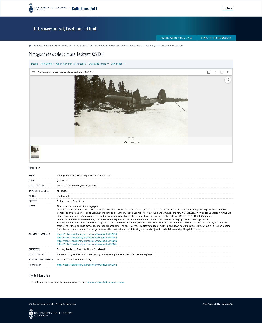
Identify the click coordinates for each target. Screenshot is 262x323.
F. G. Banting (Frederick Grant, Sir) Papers (162, 45)
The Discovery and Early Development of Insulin (114, 45)
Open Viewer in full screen (70, 63)
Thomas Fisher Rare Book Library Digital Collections (60, 45)
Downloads (116, 63)
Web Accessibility (211, 303)
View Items (46, 63)
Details (34, 63)
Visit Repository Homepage (176, 37)
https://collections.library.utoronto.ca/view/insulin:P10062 (87, 264)
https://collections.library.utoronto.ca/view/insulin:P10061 (87, 244)
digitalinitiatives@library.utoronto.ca (105, 281)
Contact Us (227, 303)
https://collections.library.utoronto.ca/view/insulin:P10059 (87, 237)
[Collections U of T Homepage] (30, 45)
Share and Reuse (97, 63)
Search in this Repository (216, 37)
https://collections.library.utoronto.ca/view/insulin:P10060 (87, 240)
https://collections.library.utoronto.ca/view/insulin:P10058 (87, 234)
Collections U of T (46, 303)
